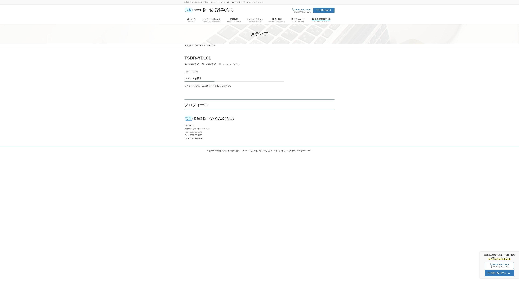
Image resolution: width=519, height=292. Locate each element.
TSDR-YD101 (191, 72)
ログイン (212, 86)
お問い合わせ (325, 10)
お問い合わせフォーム (500, 273)
